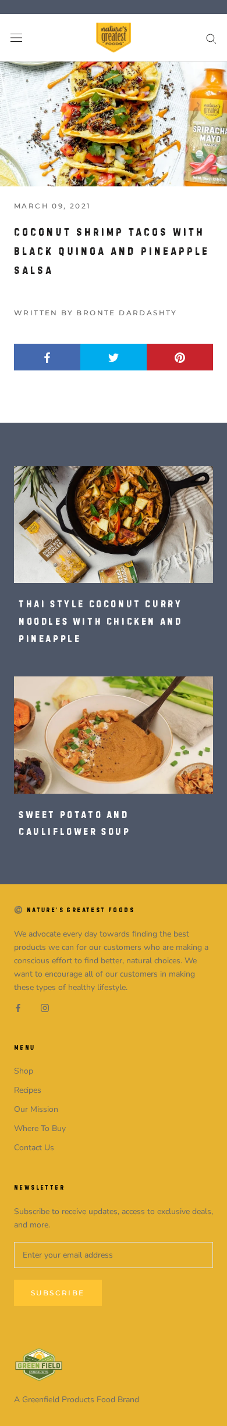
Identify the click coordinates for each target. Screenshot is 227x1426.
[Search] (211, 38)
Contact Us (34, 1147)
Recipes (27, 1090)
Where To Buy (40, 1128)
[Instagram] (45, 1007)
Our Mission (36, 1109)
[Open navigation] (16, 38)
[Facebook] (18, 1007)
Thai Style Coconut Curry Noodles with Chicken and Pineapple (100, 621)
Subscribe (58, 1292)
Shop (23, 1070)
